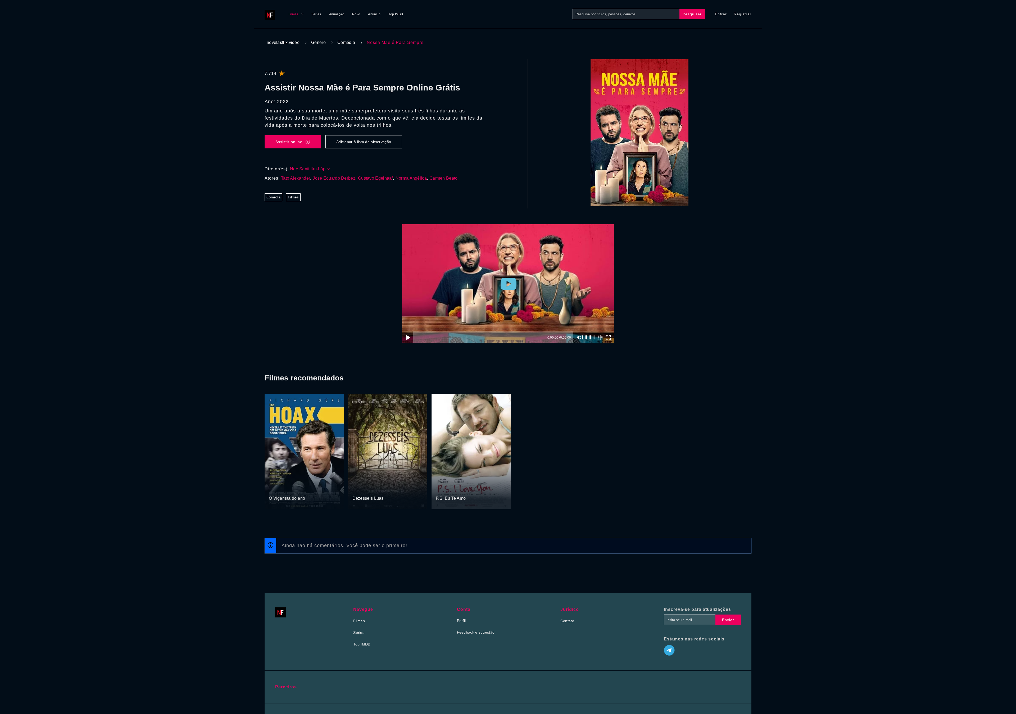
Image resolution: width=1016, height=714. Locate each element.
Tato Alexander (295, 178)
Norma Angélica (411, 178)
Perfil (461, 621)
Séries (316, 14)
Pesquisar (692, 14)
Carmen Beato (443, 178)
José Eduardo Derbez (334, 178)
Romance (360, 488)
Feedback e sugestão (476, 632)
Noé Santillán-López (310, 169)
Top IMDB (395, 14)
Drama (275, 488)
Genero (318, 42)
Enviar (728, 620)
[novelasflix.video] (271, 14)
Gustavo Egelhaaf (375, 178)
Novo (356, 14)
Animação (336, 14)
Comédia (346, 42)
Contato (567, 621)
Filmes (293, 14)
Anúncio (374, 14)
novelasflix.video (283, 42)
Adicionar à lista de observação (363, 142)
